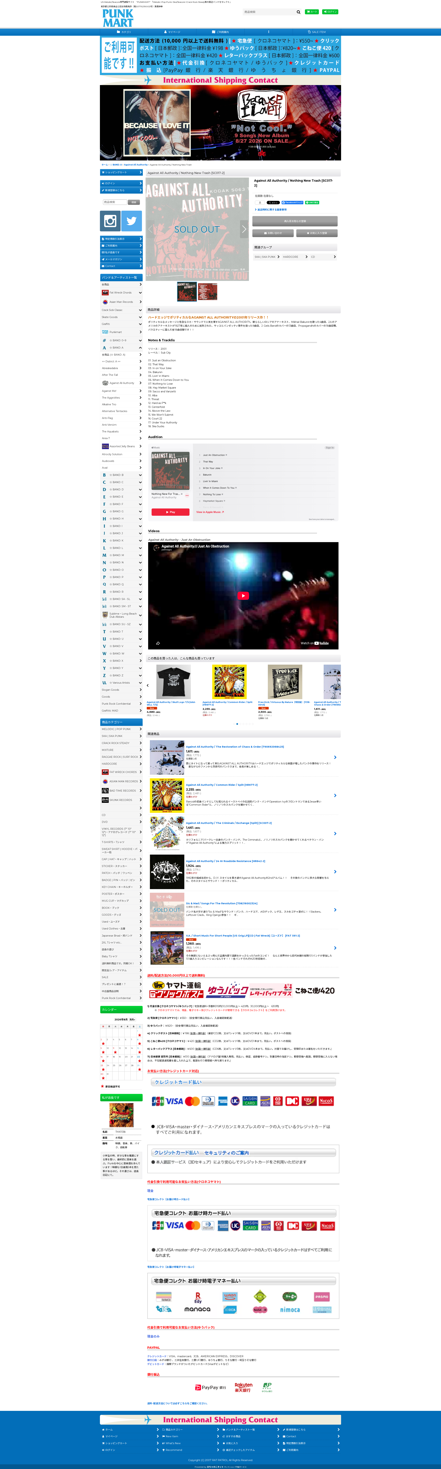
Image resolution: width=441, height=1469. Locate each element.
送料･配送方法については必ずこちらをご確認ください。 (178, 1403)
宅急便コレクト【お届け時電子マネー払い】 (171, 1267)
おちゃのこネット (215, 1467)
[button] (269, 32)
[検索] (299, 11)
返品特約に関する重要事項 (272, 209)
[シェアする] (260, 202)
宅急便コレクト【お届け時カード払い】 (169, 1199)
